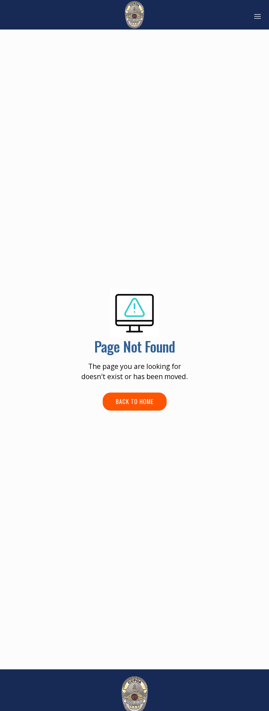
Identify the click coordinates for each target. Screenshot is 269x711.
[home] (134, 15)
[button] (257, 15)
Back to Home (135, 401)
